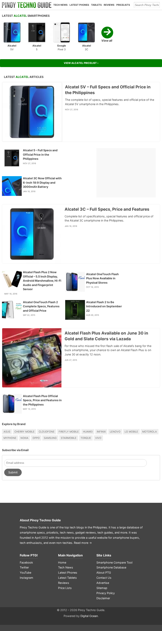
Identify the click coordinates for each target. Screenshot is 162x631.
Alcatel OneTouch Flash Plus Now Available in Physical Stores (102, 278)
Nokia (24, 438)
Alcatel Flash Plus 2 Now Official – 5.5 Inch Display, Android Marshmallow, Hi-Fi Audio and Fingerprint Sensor (42, 280)
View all (106, 34)
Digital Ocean (89, 616)
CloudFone (47, 431)
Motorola (149, 431)
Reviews (109, 4)
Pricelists (123, 4)
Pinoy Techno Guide (45, 520)
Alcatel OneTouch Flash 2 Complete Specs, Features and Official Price (41, 306)
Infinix (101, 431)
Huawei (88, 431)
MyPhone (10, 438)
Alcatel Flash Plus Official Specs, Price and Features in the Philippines (42, 400)
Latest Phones (79, 4)
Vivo (98, 438)
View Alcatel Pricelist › (81, 63)
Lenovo (115, 431)
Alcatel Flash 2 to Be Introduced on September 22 (104, 306)
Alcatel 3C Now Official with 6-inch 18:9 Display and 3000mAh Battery (42, 182)
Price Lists (65, 588)
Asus (7, 431)
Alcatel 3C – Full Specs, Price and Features (107, 209)
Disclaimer (103, 598)
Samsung (50, 438)
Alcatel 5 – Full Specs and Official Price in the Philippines (40, 154)
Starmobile (68, 438)
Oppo (36, 438)
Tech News (60, 4)
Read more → (83, 542)
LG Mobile (131, 431)
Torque (86, 438)
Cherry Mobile (24, 431)
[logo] (26, 5)
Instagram (26, 577)
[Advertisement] (126, 172)
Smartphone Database (111, 567)
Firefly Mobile (69, 431)
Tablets (96, 4)
